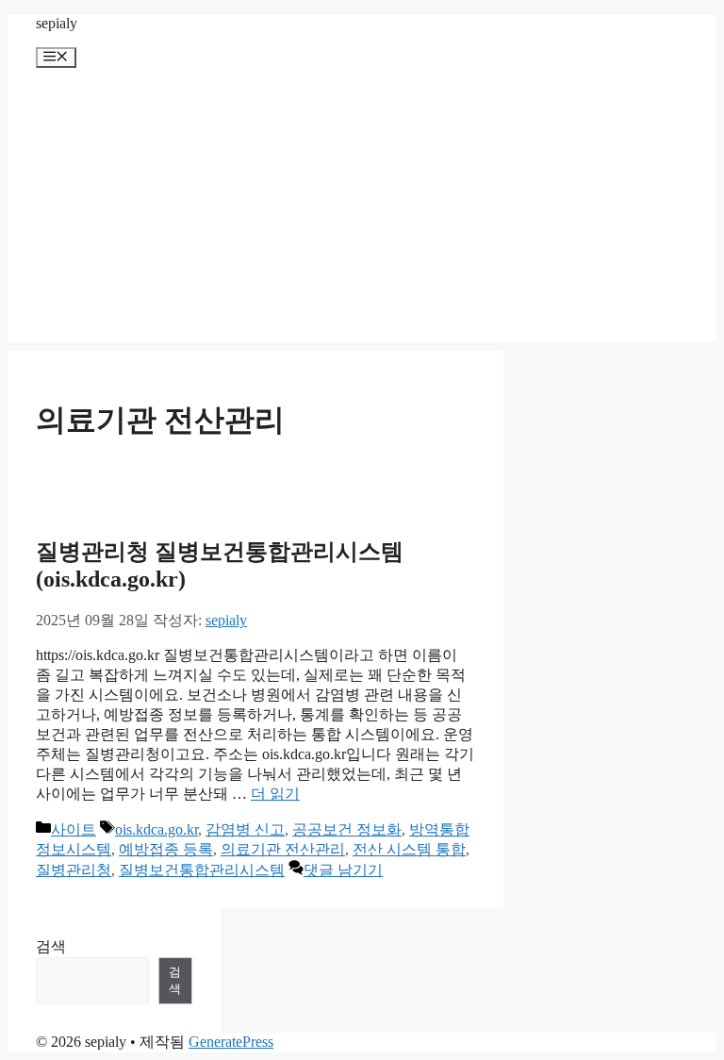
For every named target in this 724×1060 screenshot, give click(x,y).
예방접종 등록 (166, 849)
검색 (51, 946)
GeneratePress (231, 1042)
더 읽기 (275, 794)
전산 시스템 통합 (409, 849)
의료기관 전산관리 (283, 849)
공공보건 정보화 (347, 829)
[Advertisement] (362, 209)
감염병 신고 (245, 829)
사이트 (73, 829)
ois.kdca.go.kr (156, 829)
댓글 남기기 (343, 870)
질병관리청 (73, 870)
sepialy (56, 23)
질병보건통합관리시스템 (202, 870)
